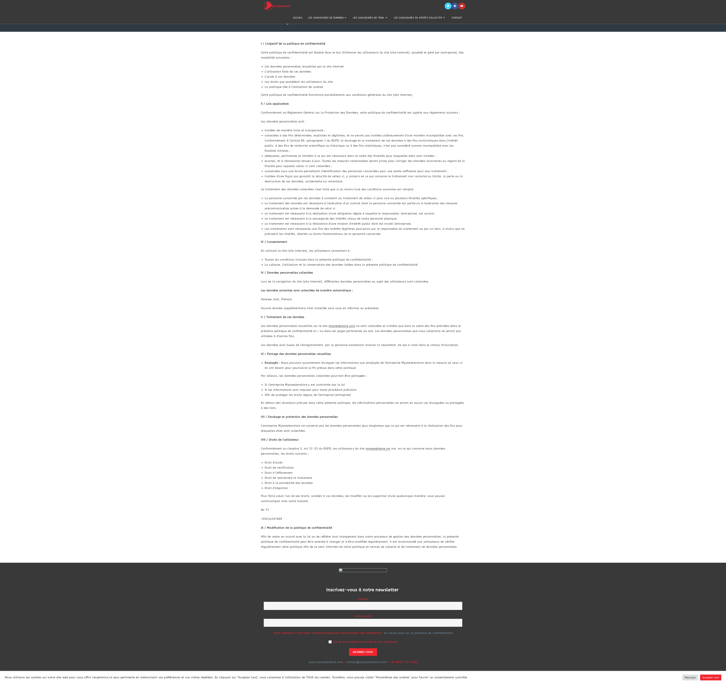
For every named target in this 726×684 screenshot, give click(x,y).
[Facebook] (454, 6)
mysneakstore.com (342, 326)
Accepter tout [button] (710, 677)
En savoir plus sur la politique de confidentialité (418, 633)
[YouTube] (461, 6)
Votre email (363, 616)
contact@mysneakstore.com (366, 662)
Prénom (363, 599)
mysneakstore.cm (378, 448)
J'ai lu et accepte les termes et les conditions (365, 642)
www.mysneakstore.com (326, 662)
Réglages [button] (690, 677)
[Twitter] (448, 6)
